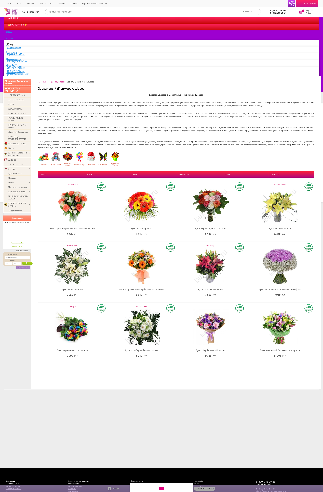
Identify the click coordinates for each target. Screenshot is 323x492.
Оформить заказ (204, 488)
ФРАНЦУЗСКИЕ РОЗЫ (15, 119)
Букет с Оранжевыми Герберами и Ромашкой (141, 289)
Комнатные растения (17, 191)
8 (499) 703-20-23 (265, 481)
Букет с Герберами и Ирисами (210, 350)
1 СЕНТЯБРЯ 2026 (16, 95)
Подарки (12, 178)
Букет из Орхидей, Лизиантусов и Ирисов (280, 350)
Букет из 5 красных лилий (210, 289)
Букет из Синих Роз (17, 243)
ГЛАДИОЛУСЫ (15, 108)
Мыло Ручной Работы (17, 61)
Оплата (19, 3)
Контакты (61, 3)
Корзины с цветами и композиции (17, 154)
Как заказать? (46, 3)
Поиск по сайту (137, 481)
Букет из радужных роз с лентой (72, 350)
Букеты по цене (15, 173)
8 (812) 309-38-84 (278, 13)
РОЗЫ (11, 104)
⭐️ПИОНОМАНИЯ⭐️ (17, 24)
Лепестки (10, 72)
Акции (196, 483)
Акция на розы (14, 47)
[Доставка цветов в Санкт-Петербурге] (11, 11)
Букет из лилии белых (72, 289)
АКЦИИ (12, 159)
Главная (42, 82)
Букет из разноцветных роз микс (211, 228)
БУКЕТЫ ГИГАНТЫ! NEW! (17, 126)
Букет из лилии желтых (280, 228)
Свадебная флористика (18, 132)
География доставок (56, 82)
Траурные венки (15, 210)
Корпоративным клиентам (94, 3)
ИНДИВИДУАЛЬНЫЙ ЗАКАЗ (18, 197)
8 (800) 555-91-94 (278, 10)
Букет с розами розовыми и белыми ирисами (72, 228)
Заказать (307, 12)
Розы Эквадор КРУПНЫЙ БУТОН (17, 137)
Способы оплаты (12, 483)
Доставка (31, 3)
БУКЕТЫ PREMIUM (17, 113)
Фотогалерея (73, 483)
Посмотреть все (17, 246)
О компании (10, 481)
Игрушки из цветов (16, 54)
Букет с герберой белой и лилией (141, 350)
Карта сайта (198, 481)
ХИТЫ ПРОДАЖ (16, 99)
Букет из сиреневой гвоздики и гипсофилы (280, 289)
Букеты (9, 38)
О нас (8, 3)
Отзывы (73, 3)
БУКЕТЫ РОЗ (13, 18)
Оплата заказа (309, 3)
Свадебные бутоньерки (18, 74)
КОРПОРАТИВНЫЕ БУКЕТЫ (17, 204)
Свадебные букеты (16, 68)
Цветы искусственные (18, 187)
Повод (11, 182)
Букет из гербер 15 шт (141, 228)
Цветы (9, 31)
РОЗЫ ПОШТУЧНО (17, 143)
